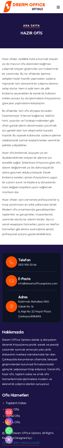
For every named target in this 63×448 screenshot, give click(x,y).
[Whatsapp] (9, 430)
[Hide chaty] (9, 440)
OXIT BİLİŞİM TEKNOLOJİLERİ (21, 442)
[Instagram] (9, 421)
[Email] (9, 412)
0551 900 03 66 (27, 264)
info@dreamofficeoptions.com (38, 283)
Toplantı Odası (16, 403)
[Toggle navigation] (58, 8)
